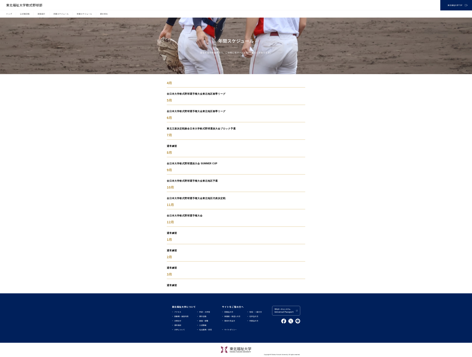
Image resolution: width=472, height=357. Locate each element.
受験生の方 (228, 312)
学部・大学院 (204, 312)
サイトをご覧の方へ (233, 307)
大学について (179, 329)
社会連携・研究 (205, 329)
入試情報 (202, 325)
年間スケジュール (84, 14)
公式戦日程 (25, 14)
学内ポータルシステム (284, 310)
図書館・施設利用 (181, 316)
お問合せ (177, 321)
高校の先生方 (229, 321)
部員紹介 (41, 14)
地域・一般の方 (255, 312)
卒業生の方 (253, 321)
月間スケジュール (61, 14)
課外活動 (202, 316)
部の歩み (104, 14)
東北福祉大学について (184, 307)
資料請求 (177, 325)
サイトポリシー (230, 329)
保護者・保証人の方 (232, 316)
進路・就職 (203, 321)
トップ (9, 14)
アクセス (177, 312)
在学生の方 (253, 316)
